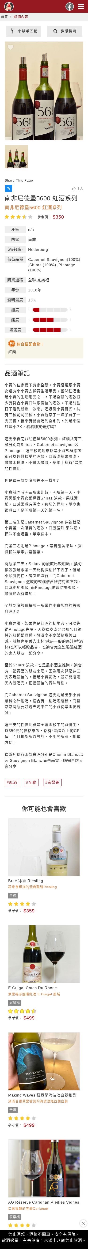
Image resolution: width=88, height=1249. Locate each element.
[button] (8, 188)
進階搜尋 (69, 31)
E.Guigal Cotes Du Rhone (32, 988)
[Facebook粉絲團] (69, 6)
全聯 (32, 782)
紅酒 (13, 782)
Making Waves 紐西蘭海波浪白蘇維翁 (42, 1095)
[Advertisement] (44, 1224)
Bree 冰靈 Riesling (25, 881)
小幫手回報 (28, 31)
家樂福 (54, 782)
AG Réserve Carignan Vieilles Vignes (43, 1202)
